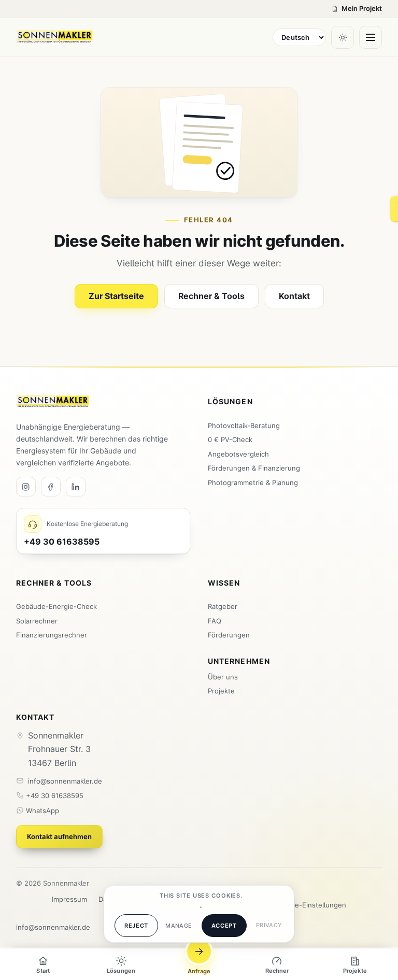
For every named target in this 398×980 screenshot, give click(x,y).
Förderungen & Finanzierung (254, 468)
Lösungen (230, 401)
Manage (178, 925)
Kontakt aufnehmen (59, 836)
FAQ (214, 621)
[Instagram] (26, 486)
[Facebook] (51, 486)
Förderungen (229, 635)
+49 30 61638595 (53, 795)
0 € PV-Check (230, 439)
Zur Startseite (116, 296)
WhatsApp (41, 810)
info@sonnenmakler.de (65, 781)
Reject (136, 925)
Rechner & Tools (211, 296)
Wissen (224, 583)
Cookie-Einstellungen (311, 905)
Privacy (269, 925)
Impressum (69, 899)
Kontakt (294, 296)
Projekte (221, 691)
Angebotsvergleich (238, 454)
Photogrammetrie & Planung (253, 482)
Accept (224, 925)
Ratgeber (222, 606)
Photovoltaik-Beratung (244, 425)
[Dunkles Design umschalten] (342, 37)
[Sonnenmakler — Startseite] (54, 37)
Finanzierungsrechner (51, 635)
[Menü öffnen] (370, 37)
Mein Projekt (362, 8)
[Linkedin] (76, 486)
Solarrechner (37, 621)
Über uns (223, 677)
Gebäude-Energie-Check (56, 606)
